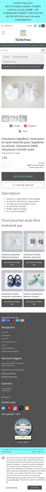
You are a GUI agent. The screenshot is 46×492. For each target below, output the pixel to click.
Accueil (6, 57)
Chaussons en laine (9, 62)
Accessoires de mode (20, 57)
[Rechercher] (43, 50)
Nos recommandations (10, 351)
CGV (4, 345)
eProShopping (6, 452)
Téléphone (7, 397)
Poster (25, 131)
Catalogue (6, 335)
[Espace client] (35, 26)
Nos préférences (8, 348)
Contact (29, 26)
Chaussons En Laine (10, 153)
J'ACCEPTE (34, 487)
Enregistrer (31, 126)
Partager (16, 126)
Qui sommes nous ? (9, 342)
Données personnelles (9, 377)
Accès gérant (38, 452)
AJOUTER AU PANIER (23, 176)
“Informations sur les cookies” (16, 478)
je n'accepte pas (11, 487)
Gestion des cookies (8, 373)
